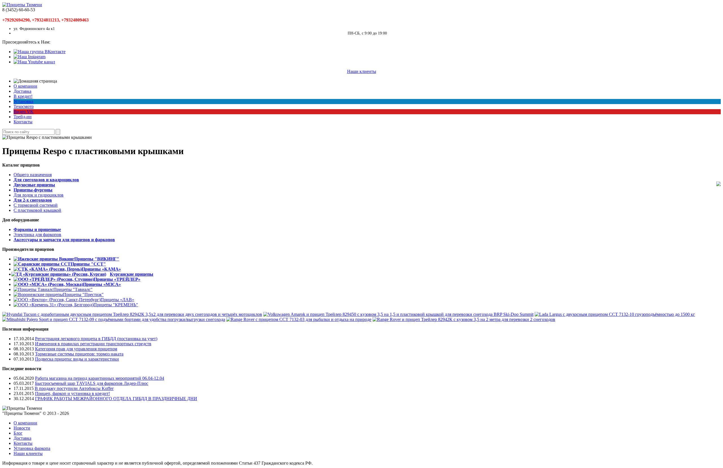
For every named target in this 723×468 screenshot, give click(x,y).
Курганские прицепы (131, 274)
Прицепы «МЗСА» (102, 284)
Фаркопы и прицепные (37, 229)
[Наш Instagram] (29, 56)
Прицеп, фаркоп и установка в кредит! (72, 393)
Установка (23, 101)
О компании (25, 86)
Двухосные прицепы (34, 184)
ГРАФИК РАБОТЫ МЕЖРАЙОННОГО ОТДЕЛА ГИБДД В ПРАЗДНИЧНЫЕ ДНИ (116, 398)
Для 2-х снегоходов (33, 200)
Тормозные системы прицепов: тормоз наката (79, 353)
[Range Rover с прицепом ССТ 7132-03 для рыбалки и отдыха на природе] (298, 319)
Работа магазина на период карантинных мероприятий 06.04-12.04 (99, 378)
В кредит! (23, 96)
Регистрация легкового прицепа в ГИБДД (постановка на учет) (96, 338)
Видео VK (24, 111)
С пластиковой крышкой (37, 210)
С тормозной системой (36, 205)
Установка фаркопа (32, 448)
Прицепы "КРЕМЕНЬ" (115, 304)
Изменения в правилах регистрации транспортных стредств (93, 343)
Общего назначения (33, 174)
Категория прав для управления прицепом (76, 348)
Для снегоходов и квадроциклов (46, 179)
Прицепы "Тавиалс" (73, 289)
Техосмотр (24, 106)
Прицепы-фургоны (33, 189)
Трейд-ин (23, 116)
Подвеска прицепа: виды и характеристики (77, 359)
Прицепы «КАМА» (101, 269)
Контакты (23, 121)
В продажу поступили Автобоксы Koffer (74, 388)
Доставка (22, 91)
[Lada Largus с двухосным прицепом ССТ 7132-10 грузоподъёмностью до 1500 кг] (615, 314)
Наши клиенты (361, 71)
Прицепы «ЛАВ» (117, 299)
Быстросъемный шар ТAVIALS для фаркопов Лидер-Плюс (91, 383)
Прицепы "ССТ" (88, 264)
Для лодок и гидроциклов (39, 195)
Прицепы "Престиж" (83, 294)
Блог (18, 433)
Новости (22, 428)
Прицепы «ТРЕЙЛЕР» (117, 279)
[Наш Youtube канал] (34, 61)
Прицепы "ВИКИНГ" (96, 258)
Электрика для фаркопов (37, 234)
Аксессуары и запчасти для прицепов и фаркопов (64, 239)
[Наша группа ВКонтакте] (40, 51)
